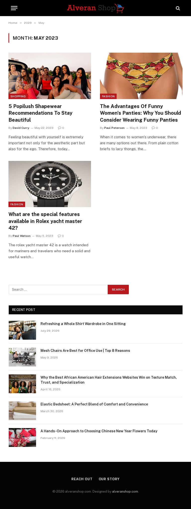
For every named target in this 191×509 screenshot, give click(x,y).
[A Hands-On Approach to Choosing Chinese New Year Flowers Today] (22, 437)
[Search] (177, 8)
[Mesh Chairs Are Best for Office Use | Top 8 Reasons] (22, 357)
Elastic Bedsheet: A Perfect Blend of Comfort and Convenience (94, 404)
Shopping (18, 96)
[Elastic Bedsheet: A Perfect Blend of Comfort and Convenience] (22, 410)
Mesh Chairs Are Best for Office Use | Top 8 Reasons (85, 351)
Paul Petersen (114, 128)
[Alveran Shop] (95, 8)
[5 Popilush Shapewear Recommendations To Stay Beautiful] (49, 76)
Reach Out (81, 479)
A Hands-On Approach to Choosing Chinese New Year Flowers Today (99, 431)
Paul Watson (22, 236)
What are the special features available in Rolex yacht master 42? (45, 221)
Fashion (108, 96)
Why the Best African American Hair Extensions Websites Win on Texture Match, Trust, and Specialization (109, 379)
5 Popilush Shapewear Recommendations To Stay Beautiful (40, 113)
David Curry (21, 128)
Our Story (109, 479)
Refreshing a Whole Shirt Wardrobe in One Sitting (83, 324)
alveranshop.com (125, 491)
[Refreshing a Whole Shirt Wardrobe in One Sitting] (22, 330)
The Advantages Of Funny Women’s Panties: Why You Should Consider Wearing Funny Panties (140, 113)
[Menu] (14, 8)
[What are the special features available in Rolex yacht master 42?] (49, 184)
